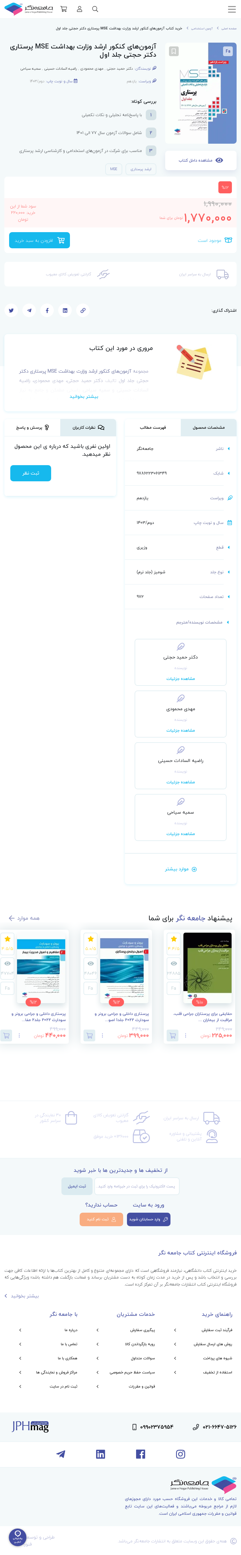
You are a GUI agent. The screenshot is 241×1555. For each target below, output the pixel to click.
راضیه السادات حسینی (60, 69)
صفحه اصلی (229, 28)
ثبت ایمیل (77, 1186)
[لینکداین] (100, 1456)
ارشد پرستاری (140, 169)
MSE (113, 169)
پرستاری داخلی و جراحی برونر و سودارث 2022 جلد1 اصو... (122, 1017)
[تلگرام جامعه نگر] (60, 1456)
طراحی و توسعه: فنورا (39, 1540)
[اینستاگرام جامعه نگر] (180, 1456)
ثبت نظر (30, 473)
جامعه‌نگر (145, 448)
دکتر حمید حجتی (120, 69)
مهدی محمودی (91, 69)
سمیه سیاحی (30, 69)
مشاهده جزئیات (180, 679)
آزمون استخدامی (201, 28)
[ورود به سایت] (79, 10)
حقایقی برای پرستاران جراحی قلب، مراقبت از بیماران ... (202, 1017)
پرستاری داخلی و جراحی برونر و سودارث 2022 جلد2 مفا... (38, 1017)
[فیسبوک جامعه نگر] (140, 1456)
